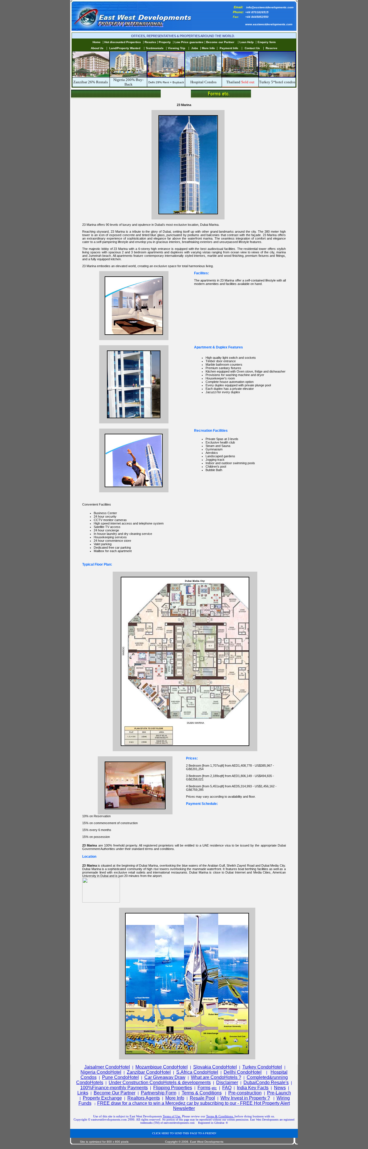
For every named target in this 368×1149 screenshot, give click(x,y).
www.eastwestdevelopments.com (268, 24)
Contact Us (252, 48)
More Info (208, 48)
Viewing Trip (176, 48)
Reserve (271, 48)
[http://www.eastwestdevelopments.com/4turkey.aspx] (277, 63)
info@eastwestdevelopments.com (270, 7)
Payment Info (229, 48)
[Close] (101, 901)
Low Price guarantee (189, 42)
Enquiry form (267, 42)
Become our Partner (220, 42)
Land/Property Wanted (124, 48)
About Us (97, 48)
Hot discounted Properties (122, 42)
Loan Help (246, 42)
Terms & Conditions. (220, 1116)
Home (97, 42)
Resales (150, 42)
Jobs (194, 48)
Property (165, 42)
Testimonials (155, 48)
